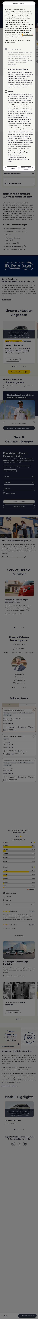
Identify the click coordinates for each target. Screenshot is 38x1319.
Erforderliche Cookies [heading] (14, 49)
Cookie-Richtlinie (28, 35)
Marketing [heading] (11, 91)
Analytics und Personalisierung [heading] (18, 69)
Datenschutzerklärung (19, 37)
